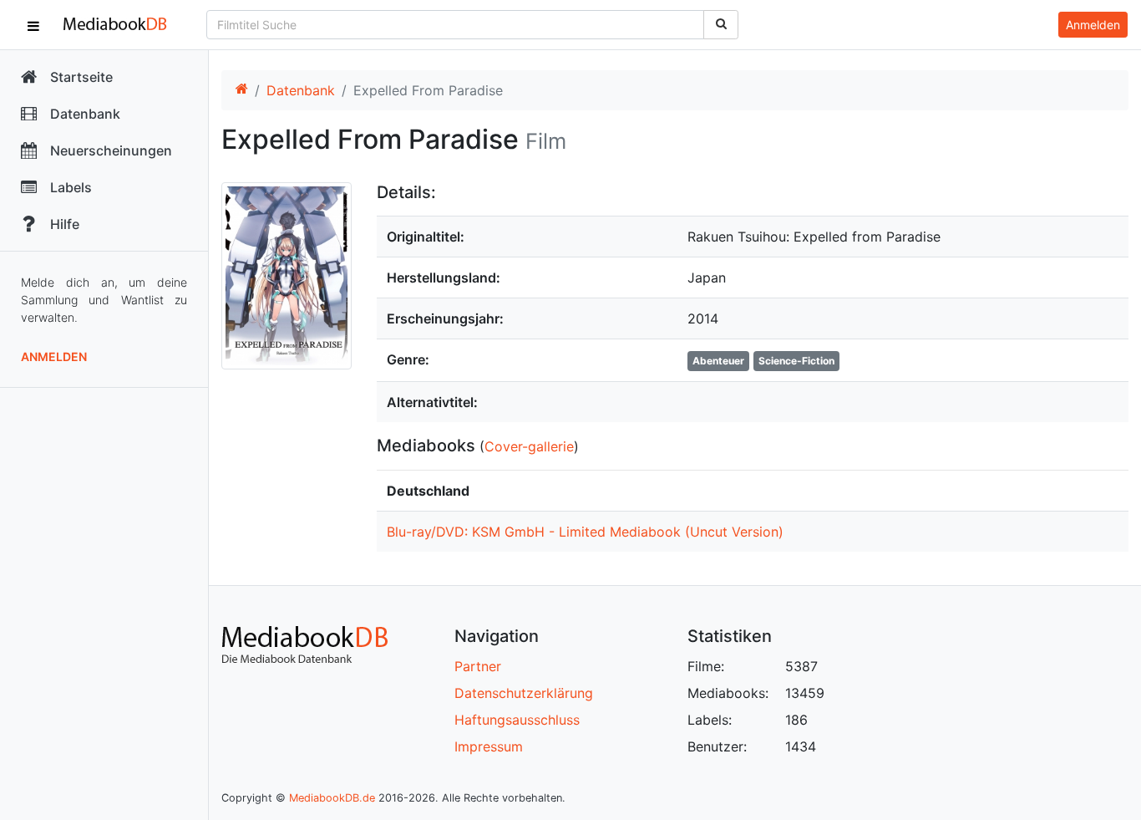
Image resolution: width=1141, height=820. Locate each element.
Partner (477, 666)
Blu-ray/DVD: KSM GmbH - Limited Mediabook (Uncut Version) (585, 531)
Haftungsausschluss (517, 719)
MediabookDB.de (332, 798)
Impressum (488, 746)
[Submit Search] (720, 24)
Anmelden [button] (1093, 25)
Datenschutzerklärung (523, 693)
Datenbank (300, 90)
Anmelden (54, 356)
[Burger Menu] (33, 25)
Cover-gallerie (529, 446)
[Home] (241, 90)
